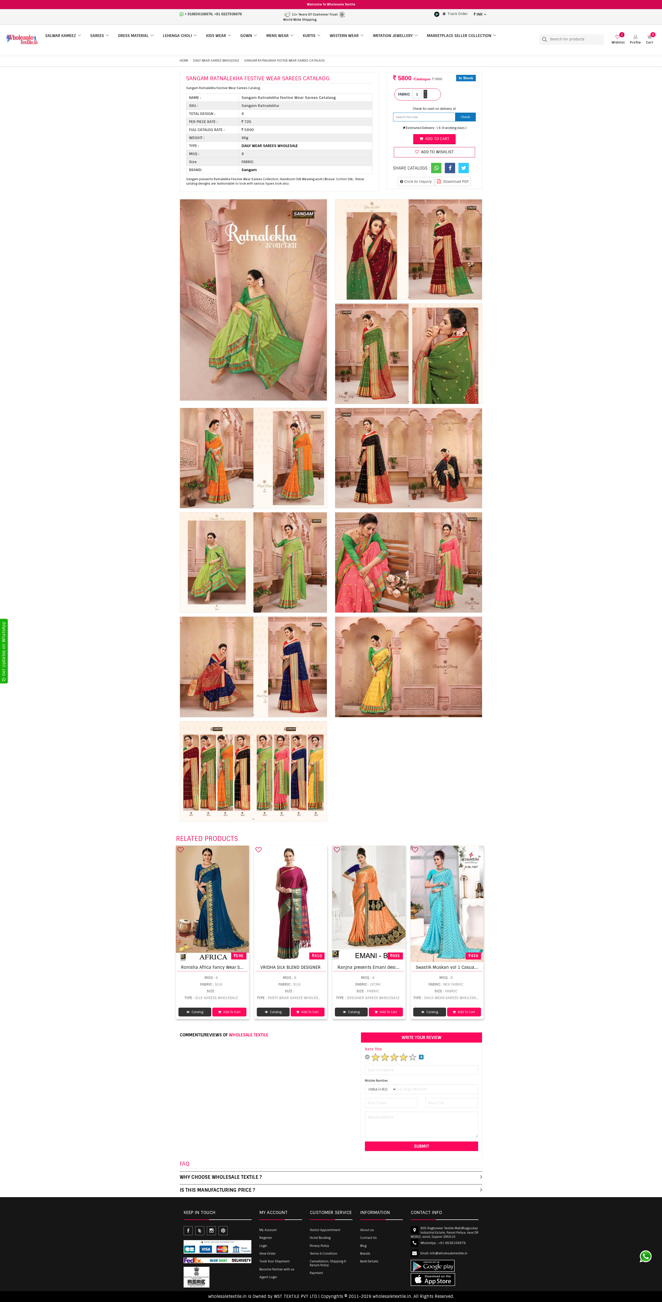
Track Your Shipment (274, 1261)
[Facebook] (450, 168)
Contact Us (368, 1238)
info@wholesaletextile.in (448, 1253)
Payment (316, 1273)
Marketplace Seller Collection (459, 36)
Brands (365, 1254)
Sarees (97, 36)
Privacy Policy (319, 1246)
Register (265, 1238)
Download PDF (455, 181)
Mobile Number (376, 1080)
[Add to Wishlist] (180, 850)
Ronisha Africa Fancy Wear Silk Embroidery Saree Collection (242, 967)
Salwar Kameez (60, 36)
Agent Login (268, 1277)
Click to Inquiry (417, 181)
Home (184, 61)
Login (263, 1246)
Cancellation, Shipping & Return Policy (328, 1263)
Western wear (344, 36)
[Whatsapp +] (436, 168)
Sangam (249, 170)
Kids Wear (216, 36)
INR (480, 14)
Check (465, 117)
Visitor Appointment (325, 1230)
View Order (267, 1254)
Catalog (197, 1012)
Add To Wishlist (437, 152)
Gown (246, 36)
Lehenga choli (177, 36)
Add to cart (436, 138)
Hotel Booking (320, 1238)
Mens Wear (277, 36)
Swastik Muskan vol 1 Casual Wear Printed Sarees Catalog (475, 967)
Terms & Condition (323, 1254)
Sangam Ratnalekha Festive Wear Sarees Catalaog (284, 61)
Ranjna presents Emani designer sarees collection (389, 967)
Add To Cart (231, 1012)
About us (367, 1230)
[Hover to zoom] (253, 300)
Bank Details (369, 1261)
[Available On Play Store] (436, 14)
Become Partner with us (276, 1269)
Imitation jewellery (393, 36)
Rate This (373, 1049)
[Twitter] (463, 168)
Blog (363, 1246)
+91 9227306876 (228, 14)
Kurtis (309, 36)
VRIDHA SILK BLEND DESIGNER (290, 967)
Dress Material (133, 36)
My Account (268, 1230)
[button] (635, 39)
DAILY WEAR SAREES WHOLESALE (216, 61)
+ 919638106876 (198, 14)
